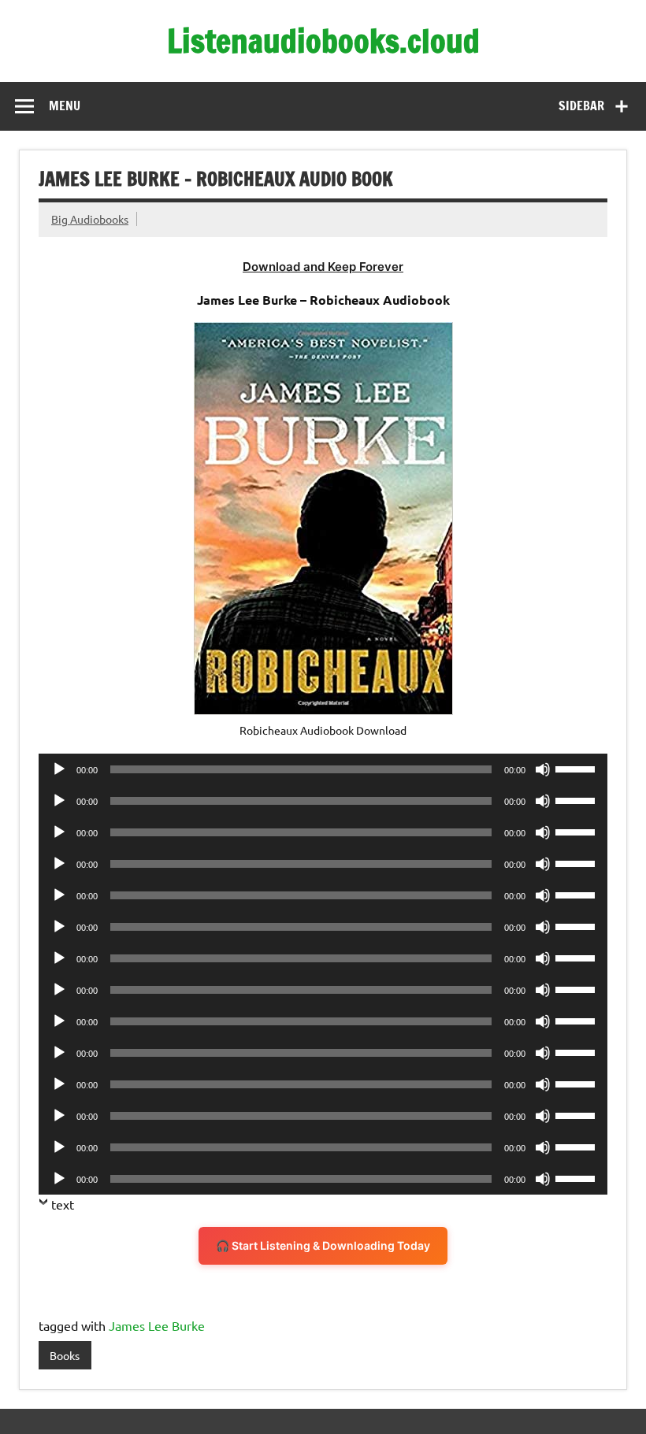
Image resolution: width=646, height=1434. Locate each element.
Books (65, 1355)
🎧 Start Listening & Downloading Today (323, 1245)
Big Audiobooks (89, 219)
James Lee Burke (157, 1325)
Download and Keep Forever (323, 266)
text (62, 1204)
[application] (323, 769)
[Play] (59, 769)
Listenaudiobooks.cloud (323, 40)
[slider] (577, 768)
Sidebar (581, 105)
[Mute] (543, 769)
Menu (64, 105)
